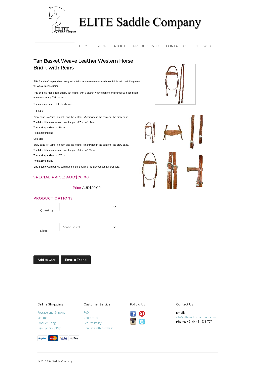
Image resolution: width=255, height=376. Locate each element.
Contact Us (176, 46)
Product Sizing (46, 323)
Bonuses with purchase (99, 328)
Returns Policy (92, 323)
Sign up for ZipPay (49, 328)
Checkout (204, 46)
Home (84, 46)
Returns (42, 318)
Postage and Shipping (51, 312)
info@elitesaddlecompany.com (196, 317)
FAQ (86, 312)
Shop (102, 46)
